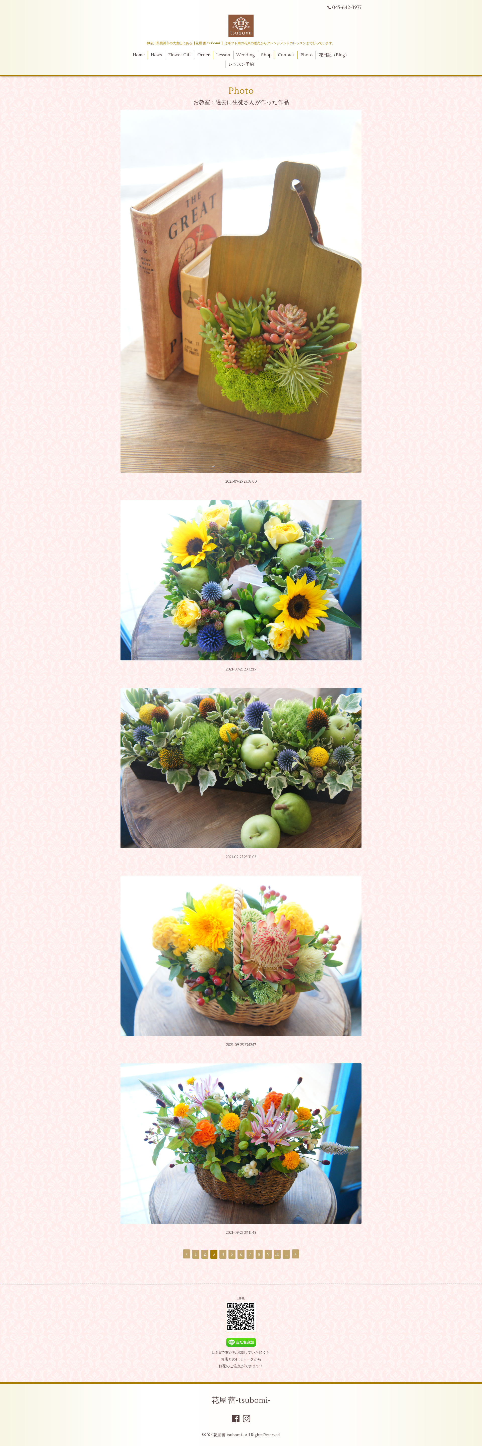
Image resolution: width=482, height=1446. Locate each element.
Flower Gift (179, 55)
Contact (286, 55)
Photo (306, 55)
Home (139, 55)
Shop (266, 55)
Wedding (245, 55)
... (286, 1254)
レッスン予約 (241, 64)
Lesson (223, 55)
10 (277, 1254)
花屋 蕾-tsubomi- (241, 1400)
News (156, 55)
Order (203, 55)
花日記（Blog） (334, 55)
